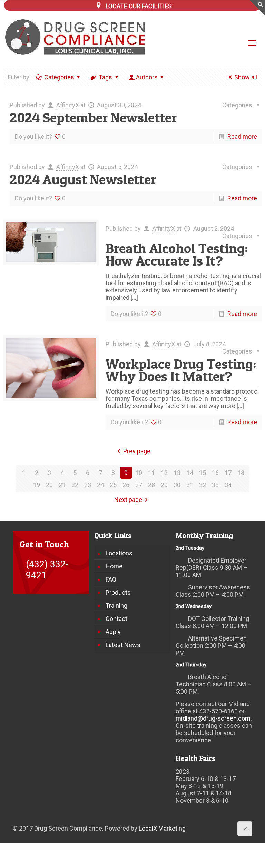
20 (49, 484)
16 (215, 472)
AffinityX (67, 105)
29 (164, 484)
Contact (116, 618)
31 (189, 484)
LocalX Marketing (162, 828)
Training (116, 605)
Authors (147, 77)
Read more (242, 136)
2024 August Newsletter (83, 179)
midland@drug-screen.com (213, 718)
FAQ (111, 579)
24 (100, 484)
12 (164, 472)
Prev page (136, 451)
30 (177, 484)
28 (151, 484)
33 (215, 484)
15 (202, 472)
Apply (113, 631)
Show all (245, 77)
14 (189, 472)
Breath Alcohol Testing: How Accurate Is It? (177, 254)
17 (228, 472)
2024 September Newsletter (93, 117)
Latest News (123, 644)
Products (118, 592)
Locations (119, 553)
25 (113, 484)
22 (74, 484)
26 (125, 484)
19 (36, 484)
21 (62, 484)
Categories (59, 77)
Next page (128, 499)
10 (138, 472)
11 (151, 472)
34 (228, 484)
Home (114, 566)
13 (177, 472)
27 (138, 484)
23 (87, 484)
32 (202, 484)
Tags (105, 77)
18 (240, 472)
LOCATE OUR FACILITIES (139, 6)
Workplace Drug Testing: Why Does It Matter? (181, 370)
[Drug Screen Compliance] (79, 37)
